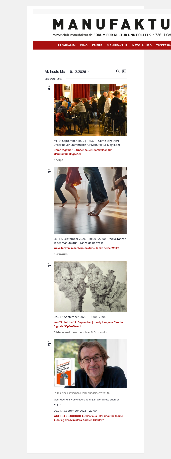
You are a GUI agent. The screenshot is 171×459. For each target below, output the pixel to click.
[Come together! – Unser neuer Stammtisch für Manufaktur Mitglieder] (90, 110)
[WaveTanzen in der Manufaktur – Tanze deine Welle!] (90, 200)
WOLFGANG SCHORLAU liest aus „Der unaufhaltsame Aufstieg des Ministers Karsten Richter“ (88, 418)
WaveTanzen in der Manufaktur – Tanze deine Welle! (86, 248)
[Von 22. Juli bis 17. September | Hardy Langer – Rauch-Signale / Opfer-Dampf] (90, 286)
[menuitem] (67, 45)
